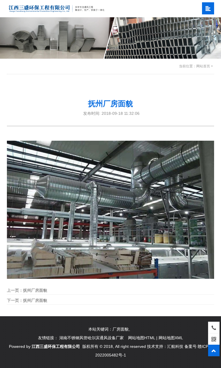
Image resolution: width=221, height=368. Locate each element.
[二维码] (214, 339)
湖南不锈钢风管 (73, 337)
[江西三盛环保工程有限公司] (56, 8)
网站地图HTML (141, 337)
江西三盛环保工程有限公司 (56, 346)
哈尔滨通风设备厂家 (105, 337)
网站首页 (203, 66)
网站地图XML (171, 337)
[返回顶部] (214, 350)
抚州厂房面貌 (35, 290)
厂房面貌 (121, 329)
